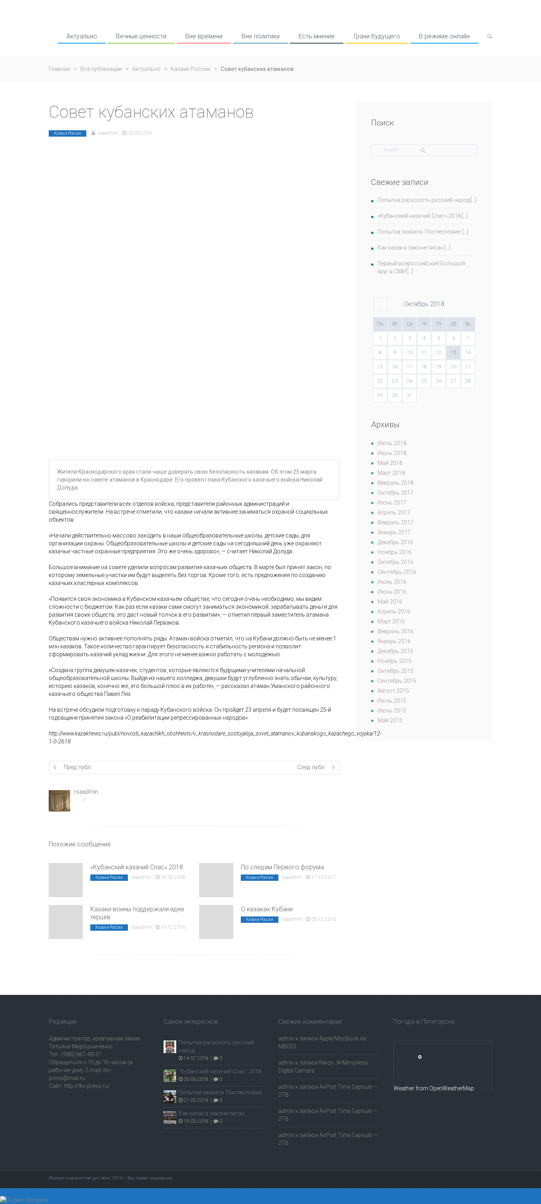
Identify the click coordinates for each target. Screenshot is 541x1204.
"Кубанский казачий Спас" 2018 (220, 1071)
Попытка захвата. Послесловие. (419, 232)
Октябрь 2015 (395, 671)
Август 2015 (393, 691)
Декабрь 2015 (395, 651)
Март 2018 (391, 473)
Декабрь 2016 (395, 542)
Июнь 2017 (391, 502)
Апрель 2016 (393, 611)
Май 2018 (389, 463)
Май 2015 (389, 720)
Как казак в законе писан (410, 247)
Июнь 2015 (391, 710)
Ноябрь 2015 (394, 661)
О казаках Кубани (267, 909)
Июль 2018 (391, 443)
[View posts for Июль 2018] (380, 304)
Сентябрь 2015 (396, 681)
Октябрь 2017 (395, 493)
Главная (59, 69)
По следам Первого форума (282, 867)
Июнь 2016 (391, 592)
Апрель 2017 (393, 512)
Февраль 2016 (395, 631)
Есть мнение (317, 36)
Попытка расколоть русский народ (423, 200)
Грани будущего (377, 36)
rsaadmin (108, 133)
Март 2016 (391, 621)
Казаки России (190, 69)
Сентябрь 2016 (396, 572)
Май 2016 (389, 601)
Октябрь (424, 304)
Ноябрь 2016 (394, 552)
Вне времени (204, 36)
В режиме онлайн (444, 36)
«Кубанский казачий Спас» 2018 (136, 867)
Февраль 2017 (395, 522)
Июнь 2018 (391, 453)
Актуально (82, 36)
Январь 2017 (394, 532)
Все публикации (101, 69)
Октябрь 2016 (395, 562)
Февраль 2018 (395, 483)
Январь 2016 (394, 641)
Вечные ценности (141, 36)
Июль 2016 (391, 582)
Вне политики (261, 36)
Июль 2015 (391, 700)
